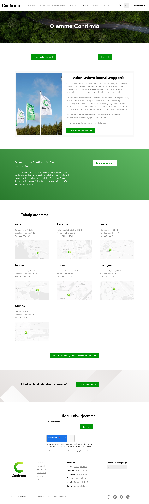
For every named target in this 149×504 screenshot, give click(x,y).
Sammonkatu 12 (81, 482)
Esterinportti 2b (81, 470)
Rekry (103, 57)
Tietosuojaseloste (44, 496)
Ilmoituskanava (59, 496)
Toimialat (43, 5)
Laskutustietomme (42, 57)
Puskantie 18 (81, 474)
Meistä (85, 5)
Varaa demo (138, 5)
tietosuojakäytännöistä (88, 450)
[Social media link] (108, 497)
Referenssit (73, 5)
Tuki (94, 5)
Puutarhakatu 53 (80, 486)
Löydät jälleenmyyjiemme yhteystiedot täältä (73, 355)
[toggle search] (120, 5)
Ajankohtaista (58, 5)
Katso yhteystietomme (79, 130)
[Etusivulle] (11, 5)
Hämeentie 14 (80, 478)
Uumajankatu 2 (80, 466)
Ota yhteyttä (105, 5)
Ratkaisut (31, 5)
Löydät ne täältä (86, 384)
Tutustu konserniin (104, 163)
